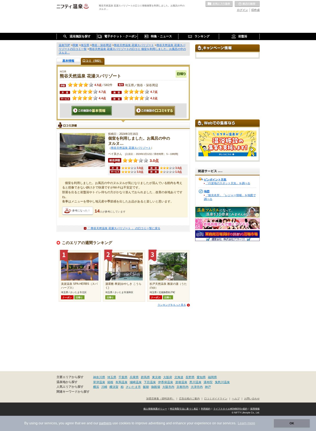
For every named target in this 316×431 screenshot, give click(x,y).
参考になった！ (81, 210)
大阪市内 (168, 387)
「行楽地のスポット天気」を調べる (228, 183)
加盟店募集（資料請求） (160, 398)
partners (105, 423)
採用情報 (255, 408)
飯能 (146, 387)
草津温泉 (99, 382)
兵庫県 (134, 377)
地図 (207, 191)
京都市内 (182, 387)
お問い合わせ (252, 398)
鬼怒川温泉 (222, 382)
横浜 (96, 387)
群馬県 (145, 377)
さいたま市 (133, 387)
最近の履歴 (247, 4)
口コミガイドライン (215, 398)
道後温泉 (181, 382)
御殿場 (155, 387)
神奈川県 (99, 377)
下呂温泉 (150, 382)
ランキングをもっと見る (172, 304)
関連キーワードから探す (73, 391)
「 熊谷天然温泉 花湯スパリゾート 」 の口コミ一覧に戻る (123, 228)
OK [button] (292, 423)
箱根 (110, 382)
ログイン (242, 10)
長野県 (190, 377)
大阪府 (167, 377)
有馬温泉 (121, 382)
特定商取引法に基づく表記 (184, 408)
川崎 (104, 387)
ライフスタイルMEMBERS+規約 (230, 408)
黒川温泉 (195, 382)
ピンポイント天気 (215, 179)
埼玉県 (111, 377)
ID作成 (255, 10)
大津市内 (197, 387)
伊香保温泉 (165, 382)
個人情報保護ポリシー (155, 408)
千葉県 (122, 377)
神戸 (208, 387)
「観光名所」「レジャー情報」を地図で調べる (230, 197)
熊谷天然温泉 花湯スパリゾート (131, 147)
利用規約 (205, 408)
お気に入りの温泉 (219, 4)
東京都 (156, 377)
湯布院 (208, 382)
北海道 (178, 377)
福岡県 (212, 377)
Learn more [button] (246, 423)
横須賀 (113, 387)
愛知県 (201, 377)
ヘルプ (236, 398)
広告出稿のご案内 (189, 398)
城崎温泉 (136, 382)
